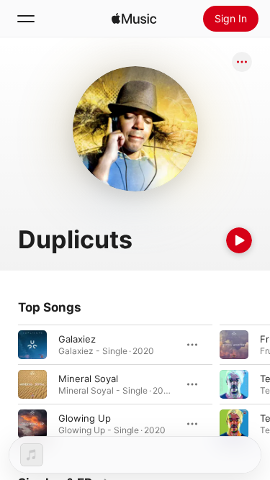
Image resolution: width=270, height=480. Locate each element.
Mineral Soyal (88, 378)
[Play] (239, 240)
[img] (134, 18)
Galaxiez (77, 339)
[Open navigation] (26, 19)
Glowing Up (84, 418)
